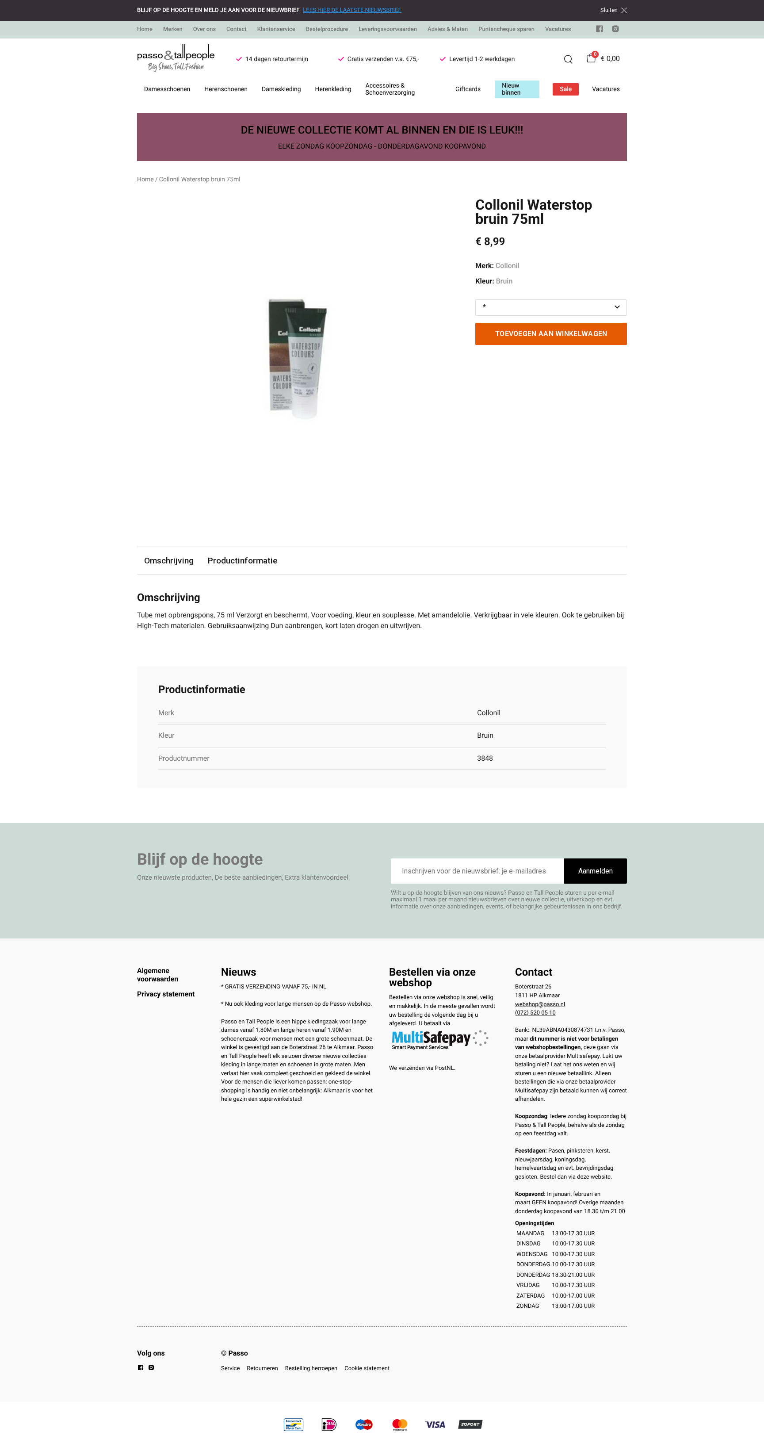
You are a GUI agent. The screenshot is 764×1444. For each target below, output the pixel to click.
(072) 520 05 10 (535, 1013)
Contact (236, 29)
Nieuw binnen (511, 89)
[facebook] (599, 31)
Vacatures (558, 29)
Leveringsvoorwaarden (388, 29)
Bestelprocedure (327, 29)
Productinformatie (243, 560)
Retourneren (262, 1368)
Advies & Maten (448, 29)
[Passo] (176, 59)
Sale (566, 89)
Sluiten (609, 10)
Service (230, 1368)
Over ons (204, 29)
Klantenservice (276, 29)
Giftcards (468, 89)
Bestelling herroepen (311, 1368)
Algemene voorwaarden (157, 974)
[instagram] (615, 31)
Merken (173, 29)
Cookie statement (367, 1368)
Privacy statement (166, 994)
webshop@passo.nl (540, 1004)
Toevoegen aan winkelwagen (551, 333)
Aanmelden (595, 871)
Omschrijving (169, 560)
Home (145, 29)
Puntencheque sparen (506, 29)
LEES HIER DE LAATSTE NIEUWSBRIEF (352, 10)
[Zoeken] (568, 59)
